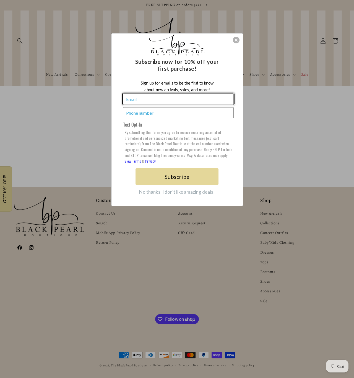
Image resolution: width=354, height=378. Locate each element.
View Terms (132, 161)
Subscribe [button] (177, 176)
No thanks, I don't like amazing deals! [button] (177, 192)
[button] (236, 40)
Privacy (150, 161)
